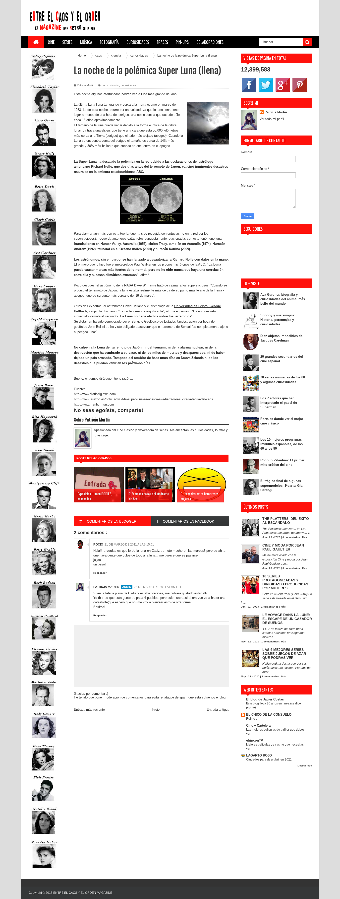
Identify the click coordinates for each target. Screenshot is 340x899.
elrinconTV (254, 740)
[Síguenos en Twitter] (266, 92)
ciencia (114, 85)
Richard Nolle (101, 166)
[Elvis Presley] (43, 803)
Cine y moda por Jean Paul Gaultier (283, 547)
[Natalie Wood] (44, 836)
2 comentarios (270, 676)
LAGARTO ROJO (259, 755)
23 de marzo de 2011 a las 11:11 (158, 587)
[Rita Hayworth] (44, 444)
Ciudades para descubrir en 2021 (269, 759)
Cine (51, 42)
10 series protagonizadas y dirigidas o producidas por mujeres (285, 582)
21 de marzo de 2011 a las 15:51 (129, 544)
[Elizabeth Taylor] (44, 114)
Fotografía (109, 42)
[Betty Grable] (44, 576)
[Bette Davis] (44, 213)
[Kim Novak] (44, 477)
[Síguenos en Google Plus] (283, 92)
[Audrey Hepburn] (43, 81)
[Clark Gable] (44, 247)
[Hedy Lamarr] (44, 740)
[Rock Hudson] (44, 610)
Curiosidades (137, 42)
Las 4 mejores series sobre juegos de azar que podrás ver (284, 654)
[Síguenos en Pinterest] (300, 92)
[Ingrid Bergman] (44, 346)
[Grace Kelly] (44, 180)
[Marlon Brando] (43, 707)
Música (86, 42)
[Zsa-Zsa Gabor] (44, 869)
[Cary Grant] (44, 147)
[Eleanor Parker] (44, 676)
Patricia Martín (106, 587)
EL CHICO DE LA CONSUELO (268, 714)
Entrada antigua (218, 709)
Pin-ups (182, 42)
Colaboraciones (210, 42)
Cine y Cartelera (258, 725)
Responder (100, 572)
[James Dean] (43, 411)
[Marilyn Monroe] (44, 379)
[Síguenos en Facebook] (249, 92)
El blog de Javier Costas (265, 699)
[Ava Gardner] (44, 280)
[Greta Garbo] (44, 543)
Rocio (98, 544)
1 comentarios (270, 606)
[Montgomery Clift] (44, 510)
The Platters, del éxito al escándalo (285, 521)
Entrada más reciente (89, 709)
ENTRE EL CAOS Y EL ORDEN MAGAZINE (82, 893)
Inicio (156, 709)
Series (67, 42)
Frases (162, 42)
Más (304, 537)
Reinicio (251, 718)
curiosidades (128, 85)
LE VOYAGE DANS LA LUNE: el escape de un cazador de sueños (287, 619)
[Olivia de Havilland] (44, 643)
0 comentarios (291, 537)
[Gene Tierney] (43, 771)
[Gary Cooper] (44, 313)
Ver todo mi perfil (272, 119)
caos (105, 85)
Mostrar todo (304, 765)
